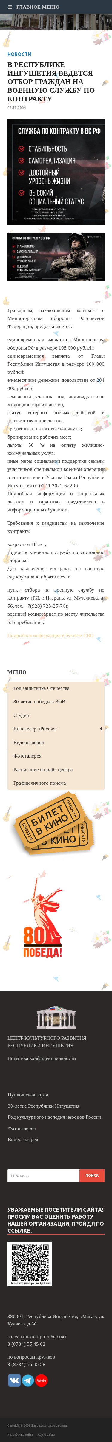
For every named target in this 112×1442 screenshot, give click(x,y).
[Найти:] (56, 1175)
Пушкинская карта (28, 1095)
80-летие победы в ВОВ (39, 701)
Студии (21, 715)
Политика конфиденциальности (41, 1058)
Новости (19, 54)
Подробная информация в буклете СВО (50, 635)
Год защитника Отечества (41, 688)
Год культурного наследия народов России (54, 1117)
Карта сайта (46, 1434)
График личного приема (39, 783)
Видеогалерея (28, 742)
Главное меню (37, 7)
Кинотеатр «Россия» (35, 729)
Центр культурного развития (49, 1425)
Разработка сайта (20, 1434)
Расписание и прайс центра (43, 769)
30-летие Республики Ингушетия (43, 1106)
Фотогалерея (27, 756)
